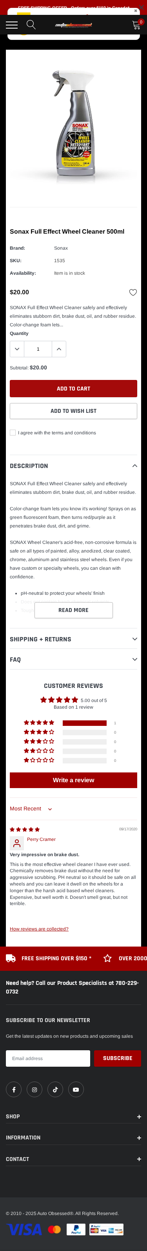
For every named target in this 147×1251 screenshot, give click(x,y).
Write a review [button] (73, 780)
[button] (39, 723)
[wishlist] (133, 292)
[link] (14, 1089)
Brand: (17, 248)
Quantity (19, 333)
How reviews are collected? (39, 929)
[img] (25, 829)
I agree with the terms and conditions (56, 433)
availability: (23, 273)
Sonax (61, 248)
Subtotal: (19, 368)
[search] (31, 25)
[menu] (12, 25)
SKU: (16, 260)
